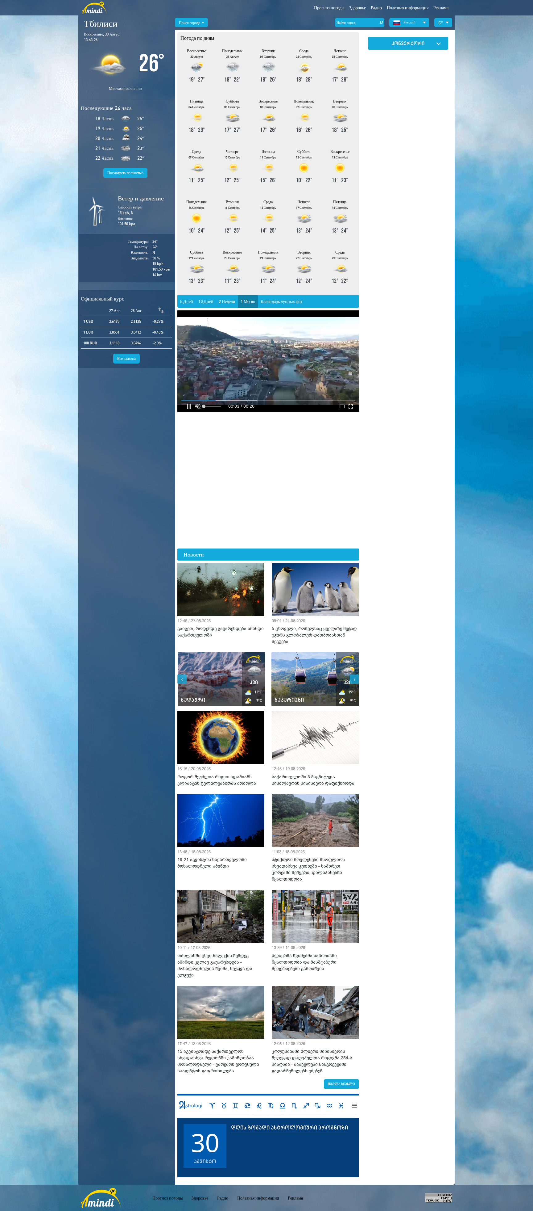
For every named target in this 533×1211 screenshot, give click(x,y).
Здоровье (357, 8)
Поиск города (190, 22)
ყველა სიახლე (341, 1084)
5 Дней (186, 301)
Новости (194, 554)
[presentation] (182, 679)
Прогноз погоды (329, 8)
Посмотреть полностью (125, 172)
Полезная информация (258, 1198)
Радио (376, 8)
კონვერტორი (407, 43)
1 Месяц (248, 301)
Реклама (440, 8)
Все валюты (126, 358)
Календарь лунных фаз (281, 301)
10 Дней (205, 301)
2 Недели (227, 301)
